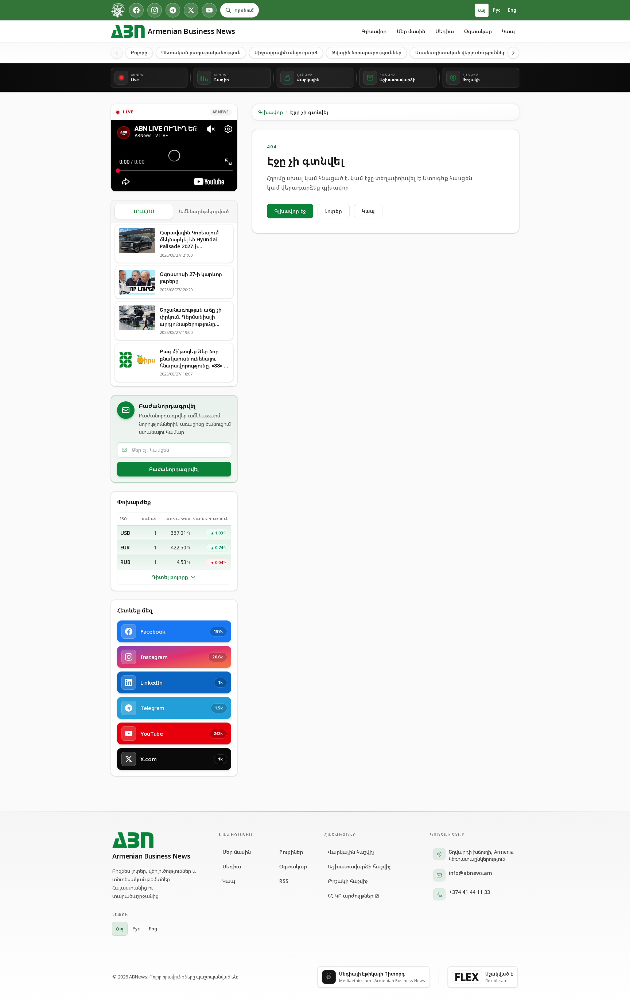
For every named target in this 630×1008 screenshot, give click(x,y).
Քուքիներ (291, 851)
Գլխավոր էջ (290, 210)
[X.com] (191, 10)
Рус (497, 10)
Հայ (482, 10)
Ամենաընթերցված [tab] (204, 211)
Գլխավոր (374, 31)
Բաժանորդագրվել (174, 469)
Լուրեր (333, 210)
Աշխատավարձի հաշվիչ (359, 866)
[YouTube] (209, 10)
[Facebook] (136, 10)
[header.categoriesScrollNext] (513, 53)
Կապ (508, 31)
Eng (512, 10)
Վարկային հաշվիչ (351, 851)
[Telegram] (173, 10)
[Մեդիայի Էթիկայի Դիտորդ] (118, 10)
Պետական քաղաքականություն (201, 52)
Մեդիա (444, 31)
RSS (283, 880)
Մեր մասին (411, 31)
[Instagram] (154, 10)
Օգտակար (478, 31)
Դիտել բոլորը (170, 576)
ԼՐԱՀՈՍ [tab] (144, 211)
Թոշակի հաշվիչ (348, 880)
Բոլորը (139, 52)
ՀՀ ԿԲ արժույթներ (350, 895)
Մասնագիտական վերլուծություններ (460, 52)
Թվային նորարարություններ (366, 52)
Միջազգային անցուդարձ (286, 52)
